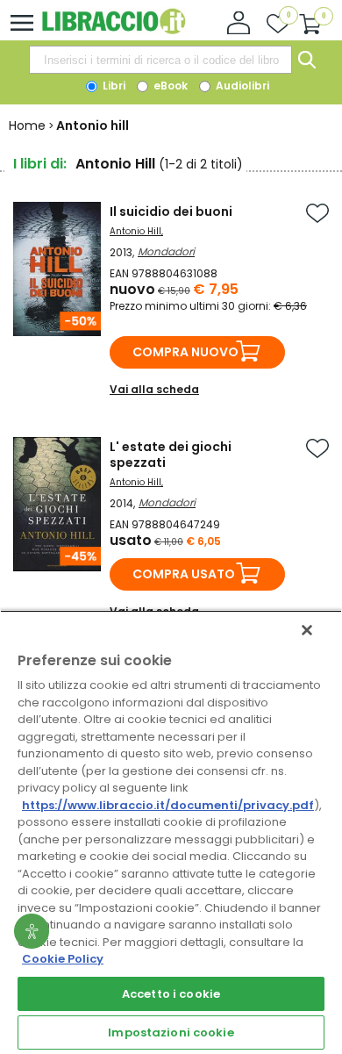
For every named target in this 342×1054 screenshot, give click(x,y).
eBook (169, 85)
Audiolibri (241, 85)
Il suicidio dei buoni (171, 211)
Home (27, 125)
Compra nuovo (185, 352)
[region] (171, 832)
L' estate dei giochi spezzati (171, 454)
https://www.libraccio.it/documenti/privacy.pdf (168, 805)
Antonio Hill (135, 231)
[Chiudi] (307, 630)
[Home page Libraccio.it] (113, 30)
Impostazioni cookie (170, 1032)
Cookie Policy (62, 958)
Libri (112, 85)
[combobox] (160, 60)
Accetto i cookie (171, 994)
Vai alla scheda (154, 389)
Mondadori (166, 251)
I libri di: (40, 164)
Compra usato (183, 574)
